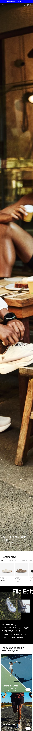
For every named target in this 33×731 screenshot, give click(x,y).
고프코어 (12, 638)
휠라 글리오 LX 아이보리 (4, 578)
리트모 (19, 560)
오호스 (21, 631)
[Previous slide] (4, 546)
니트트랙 (14, 560)
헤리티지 (16, 634)
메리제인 (20, 638)
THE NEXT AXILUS (9, 631)
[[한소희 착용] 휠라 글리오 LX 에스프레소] (21, 569)
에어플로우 (24, 560)
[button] (21, 4)
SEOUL (27, 638)
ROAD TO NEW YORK (10, 628)
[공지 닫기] (31, 1)
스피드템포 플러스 (8, 624)
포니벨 (23, 634)
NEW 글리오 (25, 628)
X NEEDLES (7, 634)
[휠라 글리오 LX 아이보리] (7, 569)
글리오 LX (3, 560)
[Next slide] (9, 546)
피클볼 (4, 638)
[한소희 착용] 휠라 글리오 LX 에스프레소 (21, 579)
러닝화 (9, 560)
